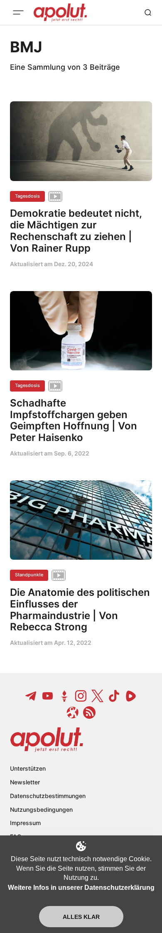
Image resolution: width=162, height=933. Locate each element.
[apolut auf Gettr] (64, 696)
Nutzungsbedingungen (41, 809)
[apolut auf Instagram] (81, 696)
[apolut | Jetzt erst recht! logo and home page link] (46, 739)
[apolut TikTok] (114, 696)
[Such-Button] (148, 12)
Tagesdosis (27, 196)
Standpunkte (29, 575)
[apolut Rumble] (131, 696)
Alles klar (81, 916)
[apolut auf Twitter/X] (97, 696)
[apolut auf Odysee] (72, 712)
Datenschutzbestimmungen (48, 795)
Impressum (25, 822)
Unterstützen (28, 768)
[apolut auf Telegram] (31, 696)
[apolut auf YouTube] (48, 696)
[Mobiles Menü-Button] (18, 12)
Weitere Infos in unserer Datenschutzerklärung (81, 887)
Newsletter (25, 782)
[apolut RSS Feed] (89, 712)
